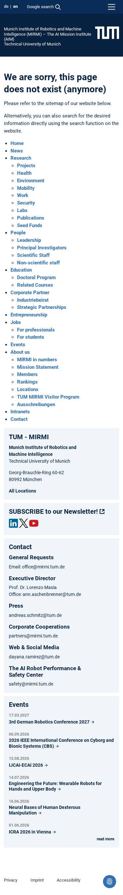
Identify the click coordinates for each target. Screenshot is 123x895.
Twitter (23, 523)
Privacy (10, 880)
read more (105, 839)
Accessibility (68, 880)
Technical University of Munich (32, 44)
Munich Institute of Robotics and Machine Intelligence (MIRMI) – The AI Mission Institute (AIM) (47, 34)
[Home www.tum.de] (107, 32)
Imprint (37, 880)
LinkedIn (13, 523)
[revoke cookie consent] (109, 881)
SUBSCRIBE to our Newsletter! (53, 511)
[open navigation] (111, 6)
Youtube (33, 523)
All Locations (22, 490)
